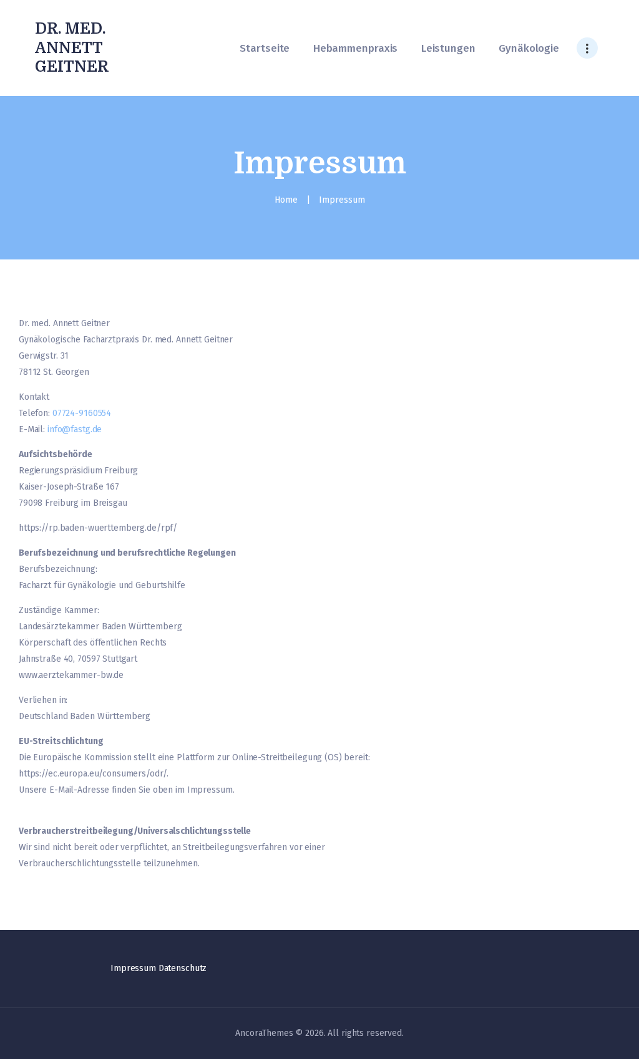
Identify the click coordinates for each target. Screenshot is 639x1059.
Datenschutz (183, 968)
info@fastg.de (74, 429)
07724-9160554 (81, 413)
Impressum (133, 968)
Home (286, 200)
